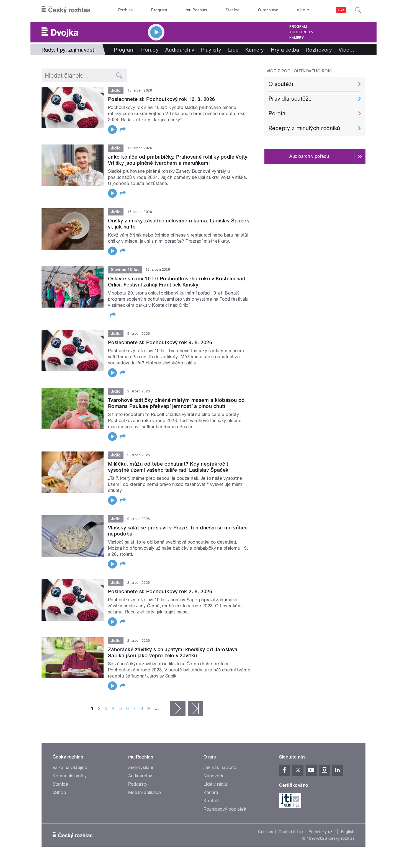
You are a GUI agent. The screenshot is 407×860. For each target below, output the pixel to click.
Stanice (232, 10)
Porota (277, 113)
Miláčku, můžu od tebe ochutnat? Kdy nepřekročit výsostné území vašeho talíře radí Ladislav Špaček (168, 467)
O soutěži (281, 84)
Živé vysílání (140, 767)
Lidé (233, 50)
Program (159, 10)
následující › (178, 708)
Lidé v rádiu (215, 784)
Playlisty (211, 50)
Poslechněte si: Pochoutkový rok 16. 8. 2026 (161, 99)
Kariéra (211, 792)
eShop (59, 792)
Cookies (265, 831)
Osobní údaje (291, 831)
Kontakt (212, 800)
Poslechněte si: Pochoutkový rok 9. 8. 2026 (160, 342)
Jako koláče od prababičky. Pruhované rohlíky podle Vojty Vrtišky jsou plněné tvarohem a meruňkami (178, 160)
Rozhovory (319, 50)
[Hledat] (358, 10)
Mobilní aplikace (144, 792)
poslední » (195, 708)
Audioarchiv (301, 32)
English (347, 831)
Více (346, 50)
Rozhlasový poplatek (225, 809)
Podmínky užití (322, 831)
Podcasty (138, 784)
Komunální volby (70, 775)
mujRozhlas (196, 10)
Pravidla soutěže (290, 98)
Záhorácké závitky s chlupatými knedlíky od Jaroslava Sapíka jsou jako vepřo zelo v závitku (173, 652)
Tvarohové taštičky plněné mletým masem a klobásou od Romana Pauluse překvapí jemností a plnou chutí (176, 403)
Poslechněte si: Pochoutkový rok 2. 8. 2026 (160, 591)
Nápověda (214, 775)
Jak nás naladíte (220, 767)
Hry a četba (285, 50)
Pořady (150, 50)
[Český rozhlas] (66, 10)
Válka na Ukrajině (70, 767)
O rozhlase (268, 10)
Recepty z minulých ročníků (304, 128)
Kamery (296, 38)
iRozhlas (125, 10)
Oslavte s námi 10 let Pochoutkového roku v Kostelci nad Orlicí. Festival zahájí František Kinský (176, 282)
